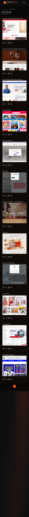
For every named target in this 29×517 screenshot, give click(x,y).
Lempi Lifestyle (5, 293)
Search (7, 9)
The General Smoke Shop (8, 263)
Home (3, 9)
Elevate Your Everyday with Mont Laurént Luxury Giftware (14, 49)
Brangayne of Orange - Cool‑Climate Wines (12, 202)
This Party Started (6, 110)
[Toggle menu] (24, 2)
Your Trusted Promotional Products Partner (12, 79)
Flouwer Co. (5, 232)
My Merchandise (6, 324)
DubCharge (5, 171)
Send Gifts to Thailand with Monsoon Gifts (12, 18)
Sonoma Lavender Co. (7, 140)
